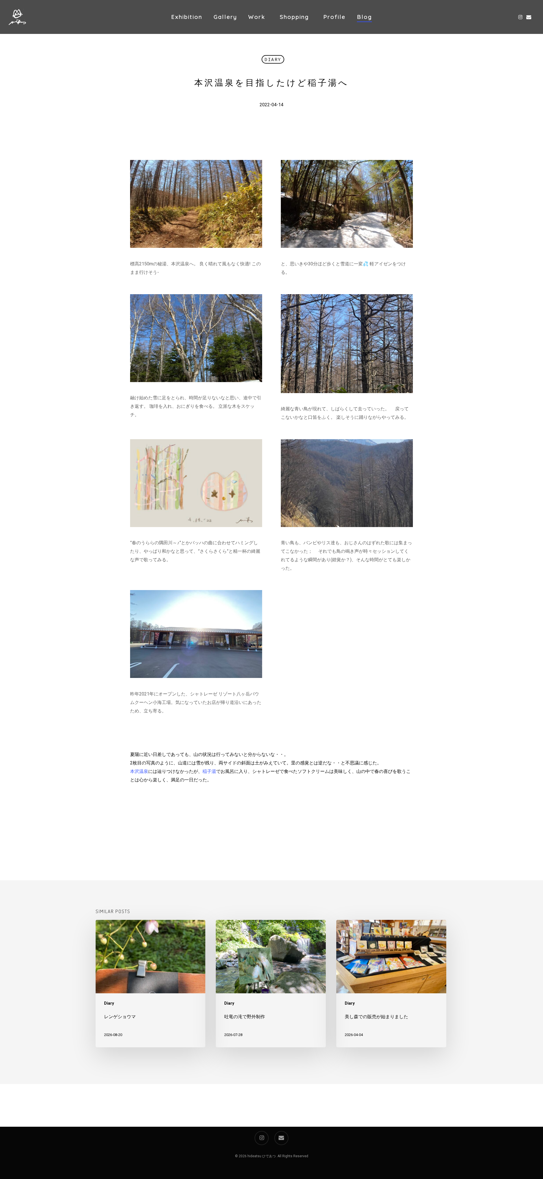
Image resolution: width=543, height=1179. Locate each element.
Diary (272, 59)
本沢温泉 (139, 771)
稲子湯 (209, 771)
